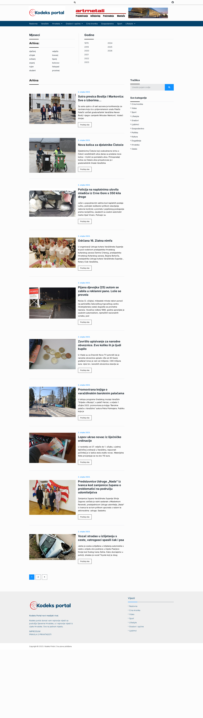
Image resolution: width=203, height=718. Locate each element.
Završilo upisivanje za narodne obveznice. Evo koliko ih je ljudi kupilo (99, 345)
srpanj (32, 63)
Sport (119, 23)
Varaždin (45, 23)
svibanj (32, 59)
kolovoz (55, 63)
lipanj (54, 59)
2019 (86, 47)
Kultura (135, 136)
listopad (55, 66)
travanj (55, 55)
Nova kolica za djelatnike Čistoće (100, 145)
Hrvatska (56, 23)
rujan (31, 66)
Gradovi (135, 120)
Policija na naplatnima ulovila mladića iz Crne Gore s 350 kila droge (99, 193)
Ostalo (134, 149)
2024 (110, 43)
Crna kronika (92, 23)
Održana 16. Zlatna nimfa (95, 240)
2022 (86, 58)
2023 (86, 62)
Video (134, 108)
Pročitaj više (84, 125)
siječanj (32, 51)
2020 (86, 51)
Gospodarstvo (107, 23)
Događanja (136, 140)
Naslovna (33, 23)
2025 (110, 47)
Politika (135, 132)
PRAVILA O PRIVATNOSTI (40, 634)
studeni (32, 70)
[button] (57, 23)
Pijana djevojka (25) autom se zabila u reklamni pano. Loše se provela (99, 291)
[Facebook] (172, 2)
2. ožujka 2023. (84, 92)
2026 (110, 51)
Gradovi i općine (73, 23)
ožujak (32, 55)
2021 (86, 54)
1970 (86, 43)
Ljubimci (135, 124)
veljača (55, 51)
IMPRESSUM (34, 631)
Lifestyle (129, 23)
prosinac (56, 70)
